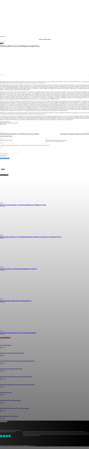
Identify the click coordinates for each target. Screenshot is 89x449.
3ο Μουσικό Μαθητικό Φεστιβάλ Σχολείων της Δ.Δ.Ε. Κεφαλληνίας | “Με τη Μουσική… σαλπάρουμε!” (19, 133)
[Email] (79, 78)
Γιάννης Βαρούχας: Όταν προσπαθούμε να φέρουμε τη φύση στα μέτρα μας (74, 133)
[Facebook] (68, 78)
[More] (87, 78)
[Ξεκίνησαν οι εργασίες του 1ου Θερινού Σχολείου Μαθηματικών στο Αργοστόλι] (44, 254)
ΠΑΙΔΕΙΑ (1, 202)
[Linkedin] (76, 78)
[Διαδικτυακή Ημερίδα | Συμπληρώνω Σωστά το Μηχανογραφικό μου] (44, 286)
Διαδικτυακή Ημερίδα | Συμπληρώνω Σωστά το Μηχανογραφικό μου (15, 300)
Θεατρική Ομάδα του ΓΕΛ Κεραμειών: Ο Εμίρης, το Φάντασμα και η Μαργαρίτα (18, 332)
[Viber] (83, 78)
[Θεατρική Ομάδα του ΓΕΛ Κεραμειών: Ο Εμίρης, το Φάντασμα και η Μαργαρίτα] (44, 318)
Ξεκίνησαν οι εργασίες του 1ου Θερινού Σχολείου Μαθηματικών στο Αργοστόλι (18, 268)
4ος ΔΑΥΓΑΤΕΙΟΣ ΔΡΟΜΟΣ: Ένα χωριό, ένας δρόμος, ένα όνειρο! (13, 170)
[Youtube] (9, 436)
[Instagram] (4, 436)
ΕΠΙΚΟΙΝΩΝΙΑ (3, 421)
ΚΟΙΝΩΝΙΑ (2, 169)
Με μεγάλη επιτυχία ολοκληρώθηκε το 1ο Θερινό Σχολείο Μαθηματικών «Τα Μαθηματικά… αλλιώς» (23, 205)
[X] (72, 78)
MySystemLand (32, 445)
